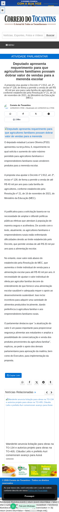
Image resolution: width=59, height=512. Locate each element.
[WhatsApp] (13, 506)
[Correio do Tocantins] (6, 106)
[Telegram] (49, 113)
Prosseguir (29, 496)
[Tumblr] (50, 382)
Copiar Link (14, 375)
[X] (36, 113)
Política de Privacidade (37, 490)
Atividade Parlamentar (29, 56)
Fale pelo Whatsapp (27, 506)
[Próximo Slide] (51, 392)
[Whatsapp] (10, 113)
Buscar (50, 35)
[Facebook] (23, 113)
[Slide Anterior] (46, 392)
